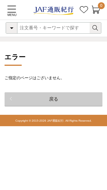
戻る (53, 99)
